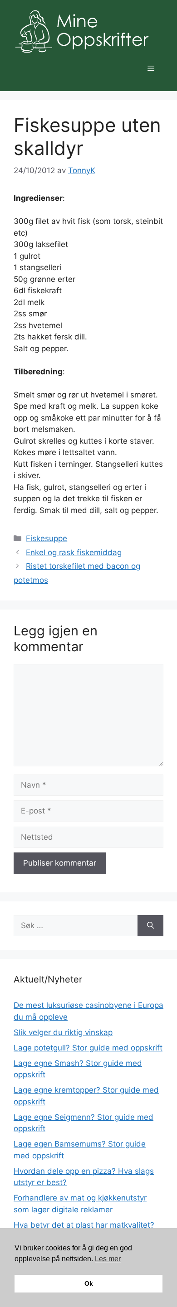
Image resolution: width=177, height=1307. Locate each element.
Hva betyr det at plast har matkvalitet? (84, 1225)
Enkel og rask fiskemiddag (74, 552)
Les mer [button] (108, 1259)
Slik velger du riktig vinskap (63, 1032)
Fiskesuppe (46, 538)
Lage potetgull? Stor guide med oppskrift (88, 1047)
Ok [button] (88, 1283)
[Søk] (150, 926)
